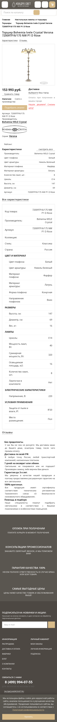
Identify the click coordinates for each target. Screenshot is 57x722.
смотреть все (45, 149)
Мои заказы (36, 644)
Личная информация (41, 649)
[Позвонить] (45, 4)
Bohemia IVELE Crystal (14, 121)
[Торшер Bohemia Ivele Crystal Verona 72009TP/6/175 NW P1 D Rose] (28, 65)
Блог (4, 659)
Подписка (35, 654)
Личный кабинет (40, 639)
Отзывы (23, 40)
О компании (8, 664)
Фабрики (6, 654)
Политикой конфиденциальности (28, 709)
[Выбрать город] (38, 4)
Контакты (6, 669)
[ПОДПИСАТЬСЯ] (51, 625)
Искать (36, 12)
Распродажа (8, 644)
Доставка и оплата (11, 649)
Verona (13, 136)
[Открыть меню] (5, 4)
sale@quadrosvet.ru (14, 691)
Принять (28, 716)
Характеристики (10, 40)
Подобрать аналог (15, 107)
